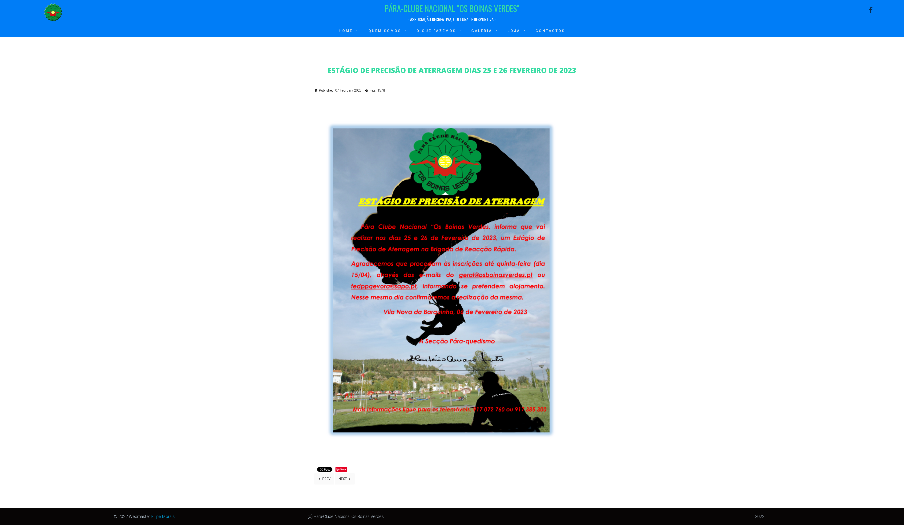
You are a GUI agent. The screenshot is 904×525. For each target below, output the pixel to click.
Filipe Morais (163, 516)
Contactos (550, 31)
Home (346, 31)
